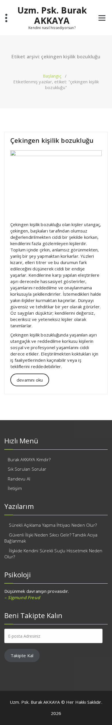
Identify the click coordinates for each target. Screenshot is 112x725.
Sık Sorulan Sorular (27, 469)
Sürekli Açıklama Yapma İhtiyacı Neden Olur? (53, 525)
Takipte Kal (22, 655)
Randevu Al (19, 479)
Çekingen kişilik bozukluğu (51, 140)
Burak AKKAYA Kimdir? (29, 459)
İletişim (15, 488)
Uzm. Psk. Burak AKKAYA (52, 15)
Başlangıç (52, 76)
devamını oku (30, 380)
